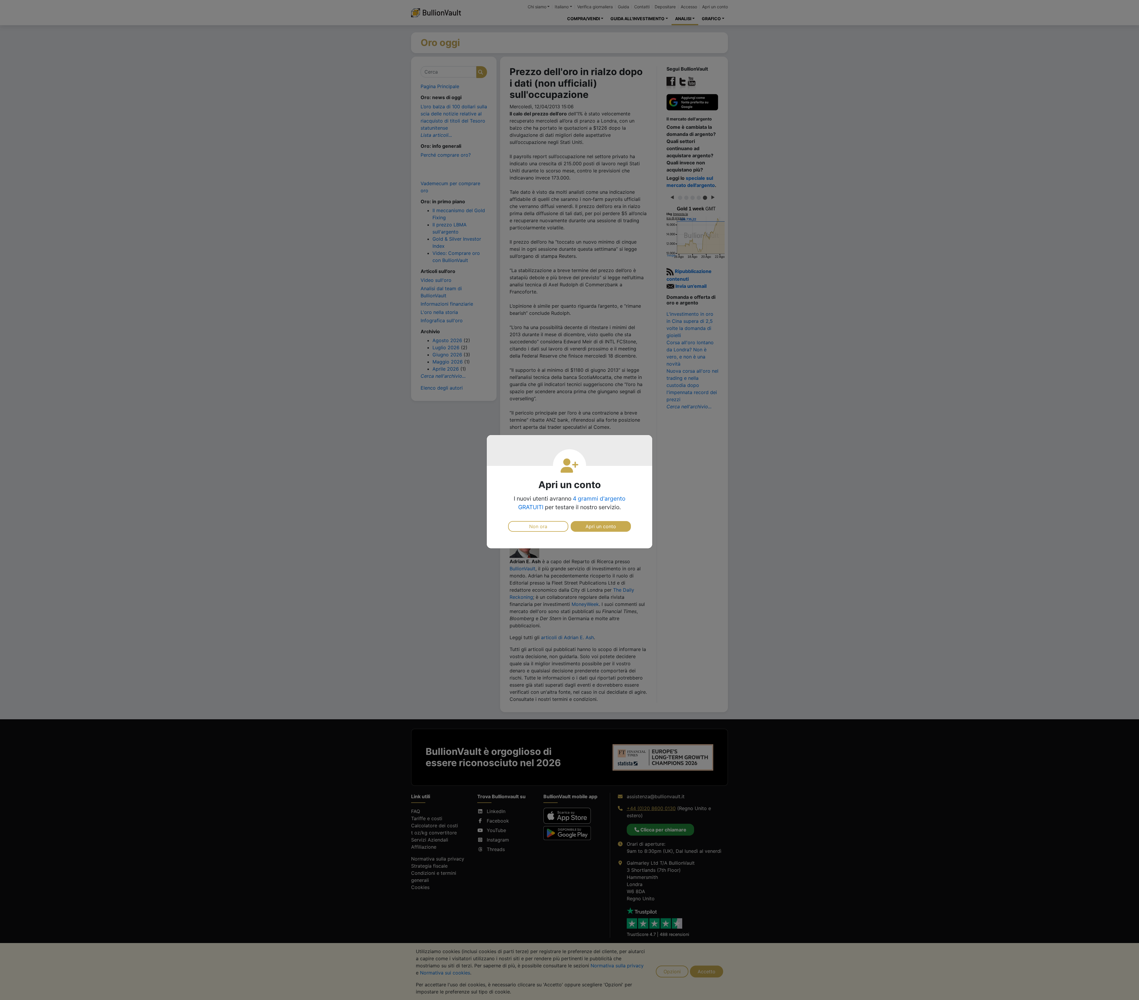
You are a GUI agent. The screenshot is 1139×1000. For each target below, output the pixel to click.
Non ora (538, 526)
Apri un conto (601, 526)
